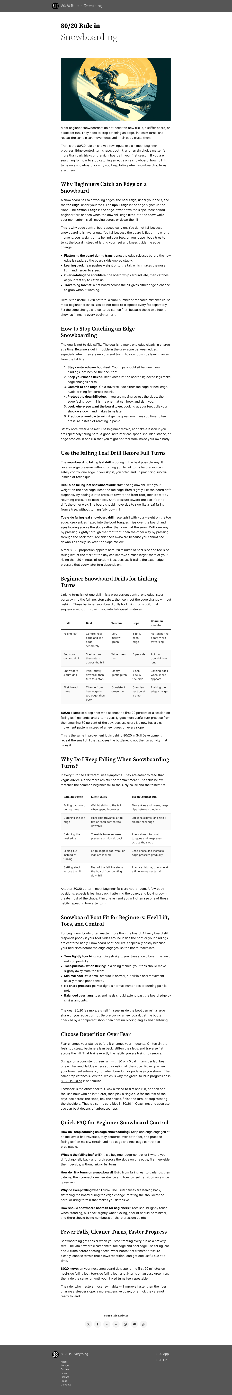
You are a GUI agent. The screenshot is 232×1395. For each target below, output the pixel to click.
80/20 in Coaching (135, 1103)
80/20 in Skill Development (142, 735)
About (64, 1361)
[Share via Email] (134, 1324)
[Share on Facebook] (97, 1324)
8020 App (162, 1354)
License (65, 1376)
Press (64, 1380)
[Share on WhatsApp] (125, 1324)
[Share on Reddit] (116, 1324)
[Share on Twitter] (88, 1324)
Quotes (65, 1369)
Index (64, 1373)
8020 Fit (161, 1360)
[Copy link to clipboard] (143, 1324)
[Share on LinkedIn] (106, 1324)
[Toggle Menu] (178, 6)
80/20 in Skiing (71, 1081)
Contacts (66, 1384)
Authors (65, 1365)
